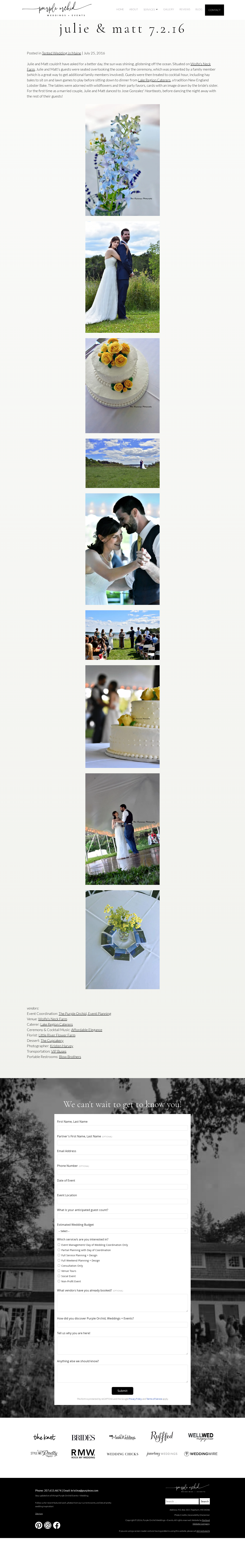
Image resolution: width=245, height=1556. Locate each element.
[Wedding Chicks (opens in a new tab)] (122, 1454)
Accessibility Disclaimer (199, 1515)
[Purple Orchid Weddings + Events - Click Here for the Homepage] (187, 1488)
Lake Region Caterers (154, 80)
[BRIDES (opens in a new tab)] (83, 1437)
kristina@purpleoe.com (84, 1490)
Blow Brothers (70, 1056)
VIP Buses (58, 1051)
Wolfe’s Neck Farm (52, 1019)
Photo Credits (180, 1515)
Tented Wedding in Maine (61, 53)
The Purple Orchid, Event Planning (85, 1013)
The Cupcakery (52, 1040)
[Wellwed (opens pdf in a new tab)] (201, 1437)
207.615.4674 (52, 1490)
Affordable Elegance (86, 1029)
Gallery (168, 9)
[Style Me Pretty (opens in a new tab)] (44, 1454)
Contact (214, 9)
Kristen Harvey (61, 1046)
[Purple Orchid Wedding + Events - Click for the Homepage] (57, 10)
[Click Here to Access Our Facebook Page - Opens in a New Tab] (56, 1525)
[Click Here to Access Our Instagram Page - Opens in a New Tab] (47, 1525)
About (133, 9)
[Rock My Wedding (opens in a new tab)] (83, 1453)
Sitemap (39, 1513)
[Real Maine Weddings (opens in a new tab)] (122, 1437)
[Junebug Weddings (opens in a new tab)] (161, 1454)
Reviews (184, 9)
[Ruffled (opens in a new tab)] (161, 1437)
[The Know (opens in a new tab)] (44, 1437)
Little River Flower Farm (57, 1035)
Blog (198, 9)
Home (120, 9)
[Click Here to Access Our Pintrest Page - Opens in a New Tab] (38, 1525)
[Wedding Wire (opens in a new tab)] (201, 1453)
